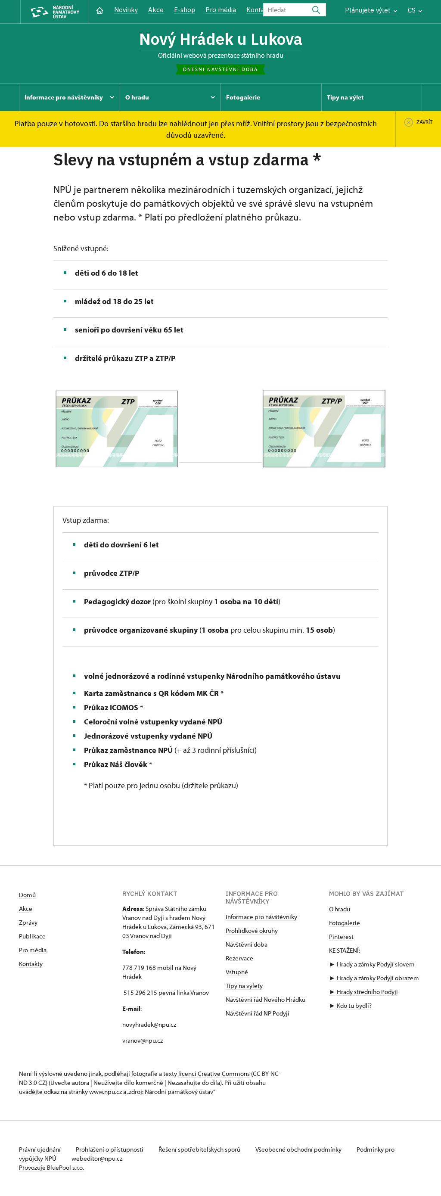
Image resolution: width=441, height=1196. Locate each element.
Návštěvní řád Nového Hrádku (265, 999)
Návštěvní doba (246, 944)
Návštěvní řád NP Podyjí (257, 1013)
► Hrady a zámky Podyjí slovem (372, 964)
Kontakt (258, 10)
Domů (27, 895)
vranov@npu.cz (142, 1040)
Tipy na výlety (244, 986)
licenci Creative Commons (214, 1073)
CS (412, 10)
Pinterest (341, 936)
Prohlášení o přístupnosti (110, 1149)
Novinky (126, 10)
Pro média (220, 10)
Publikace (32, 936)
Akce (156, 10)
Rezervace (239, 958)
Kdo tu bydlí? (354, 1005)
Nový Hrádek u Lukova (220, 38)
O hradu (339, 909)
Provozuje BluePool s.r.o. (51, 1167)
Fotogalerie (344, 923)
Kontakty (31, 964)
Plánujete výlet (368, 10)
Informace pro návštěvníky (261, 917)
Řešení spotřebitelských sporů (200, 1149)
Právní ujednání (40, 1149)
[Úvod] (100, 10)
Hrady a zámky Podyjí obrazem (378, 978)
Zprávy (28, 922)
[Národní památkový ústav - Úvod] (54, 12)
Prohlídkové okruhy (252, 930)
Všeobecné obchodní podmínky (299, 1149)
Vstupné (237, 972)
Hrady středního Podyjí (367, 992)
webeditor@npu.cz (96, 1158)
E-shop (184, 10)
